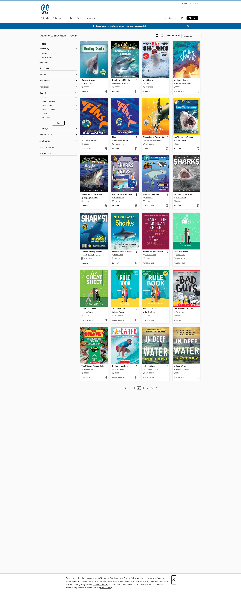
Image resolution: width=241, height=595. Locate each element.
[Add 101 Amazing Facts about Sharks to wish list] (197, 206)
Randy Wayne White (90, 140)
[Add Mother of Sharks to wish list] (197, 91)
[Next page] (157, 388)
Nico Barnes (88, 83)
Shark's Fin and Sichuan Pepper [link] (154, 252)
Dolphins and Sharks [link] (121, 80)
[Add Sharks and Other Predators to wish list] (105, 206)
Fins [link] (83, 137)
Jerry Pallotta (88, 369)
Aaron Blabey (180, 312)
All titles (44, 54)
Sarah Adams (180, 255)
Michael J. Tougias (151, 369)
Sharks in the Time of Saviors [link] (154, 137)
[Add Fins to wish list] (105, 148)
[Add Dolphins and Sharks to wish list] (136, 91)
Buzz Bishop (118, 255)
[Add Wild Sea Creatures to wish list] (167, 206)
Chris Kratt (149, 198)
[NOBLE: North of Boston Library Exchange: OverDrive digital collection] (45, 8)
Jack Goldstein (181, 198)
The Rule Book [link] (118, 309)
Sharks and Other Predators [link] (92, 194)
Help (196, 3)
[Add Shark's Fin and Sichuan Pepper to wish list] (167, 263)
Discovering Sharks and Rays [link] (123, 194)
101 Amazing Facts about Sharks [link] (185, 194)
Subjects (45, 18)
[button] (184, 3)
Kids (72, 18)
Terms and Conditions (109, 578)
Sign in (192, 18)
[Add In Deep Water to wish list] (167, 377)
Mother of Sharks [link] (181, 80)
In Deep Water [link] (149, 366)
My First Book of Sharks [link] (122, 252)
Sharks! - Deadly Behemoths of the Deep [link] (92, 252)
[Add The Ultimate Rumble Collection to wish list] (105, 377)
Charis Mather (119, 198)
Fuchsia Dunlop (150, 255)
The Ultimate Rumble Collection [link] (92, 366)
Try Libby (97, 26)
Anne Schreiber (181, 140)
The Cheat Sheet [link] (181, 252)
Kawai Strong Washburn (153, 140)
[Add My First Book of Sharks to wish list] (136, 263)
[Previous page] (125, 388)
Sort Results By (173, 36)
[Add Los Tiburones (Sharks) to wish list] (197, 148)
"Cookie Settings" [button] (100, 584)
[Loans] (181, 18)
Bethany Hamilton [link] (120, 366)
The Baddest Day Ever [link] (183, 309)
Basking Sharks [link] (88, 80)
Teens (80, 18)
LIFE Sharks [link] (148, 80)
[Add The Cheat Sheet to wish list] (197, 263)
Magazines (92, 18)
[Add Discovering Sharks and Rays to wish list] (136, 206)
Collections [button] (58, 18)
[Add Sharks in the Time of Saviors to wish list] (167, 148)
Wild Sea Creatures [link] (151, 194)
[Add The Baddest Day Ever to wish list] (197, 320)
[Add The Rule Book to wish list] (136, 320)
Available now (47, 58)
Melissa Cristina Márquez (185, 83)
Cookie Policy (106, 587)
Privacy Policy (130, 578)
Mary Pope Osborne (121, 83)
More (58, 123)
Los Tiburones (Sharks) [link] (183, 137)
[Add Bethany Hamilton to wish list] (136, 377)
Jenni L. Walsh (119, 369)
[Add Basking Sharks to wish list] (105, 91)
